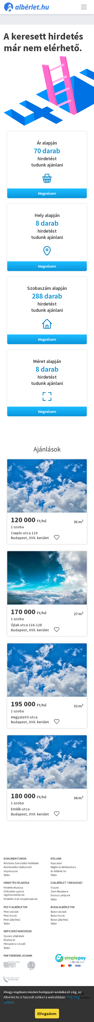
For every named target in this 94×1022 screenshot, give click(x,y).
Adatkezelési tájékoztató (18, 867)
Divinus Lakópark (60, 895)
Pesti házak (10, 915)
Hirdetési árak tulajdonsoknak (21, 899)
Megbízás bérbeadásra (63, 867)
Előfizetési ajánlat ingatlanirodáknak (14, 893)
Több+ (7, 875)
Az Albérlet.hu (58, 871)
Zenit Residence (59, 891)
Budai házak (58, 915)
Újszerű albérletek (14, 936)
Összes (55, 887)
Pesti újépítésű (12, 919)
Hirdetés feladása (13, 887)
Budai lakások (59, 911)
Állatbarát (9, 940)
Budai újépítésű (59, 919)
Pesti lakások (11, 911)
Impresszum (11, 871)
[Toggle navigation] (83, 7)
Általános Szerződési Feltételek (21, 863)
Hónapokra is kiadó (14, 944)
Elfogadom (46, 1013)
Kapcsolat (56, 863)
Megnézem (47, 193)
